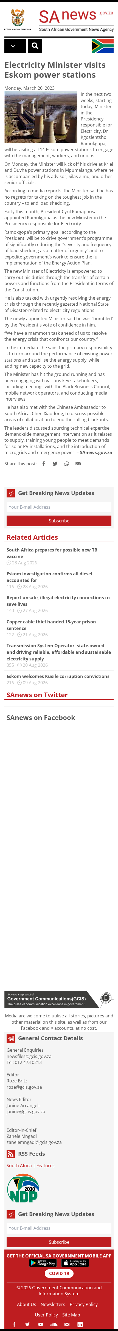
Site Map (71, 1315)
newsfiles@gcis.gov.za (29, 1056)
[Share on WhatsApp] (66, 463)
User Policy (46, 1315)
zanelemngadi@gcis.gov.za (34, 1142)
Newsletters (53, 1304)
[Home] (17, 19)
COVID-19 (59, 1273)
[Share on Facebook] (43, 463)
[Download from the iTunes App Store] (75, 1263)
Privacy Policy (84, 1304)
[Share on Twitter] (55, 463)
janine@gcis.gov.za (26, 1111)
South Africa (19, 1166)
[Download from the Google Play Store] (43, 1263)
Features (45, 1166)
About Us (26, 1304)
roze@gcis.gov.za (24, 1087)
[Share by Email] (78, 463)
